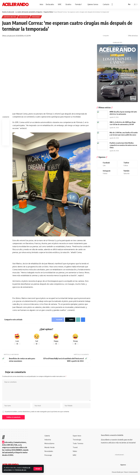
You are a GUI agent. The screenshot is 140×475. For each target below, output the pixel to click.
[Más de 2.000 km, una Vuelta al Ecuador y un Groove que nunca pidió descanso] (102, 135)
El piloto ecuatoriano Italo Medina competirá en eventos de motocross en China (123, 145)
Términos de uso (20, 470)
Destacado (24, 17)
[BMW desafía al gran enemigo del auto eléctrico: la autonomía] (102, 115)
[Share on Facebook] (111, 35)
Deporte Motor (10, 17)
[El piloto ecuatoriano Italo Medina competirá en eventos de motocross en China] (102, 146)
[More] (124, 35)
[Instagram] (107, 172)
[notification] (123, 4)
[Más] (112, 4)
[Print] (121, 35)
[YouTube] (134, 464)
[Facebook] (107, 164)
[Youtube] (128, 172)
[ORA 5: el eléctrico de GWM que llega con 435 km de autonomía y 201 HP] (102, 125)
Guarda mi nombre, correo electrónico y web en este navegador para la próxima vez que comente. (37, 411)
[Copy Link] (117, 35)
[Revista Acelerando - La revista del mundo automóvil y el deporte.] (15, 4)
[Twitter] (128, 164)
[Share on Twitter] (114, 35)
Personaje (36, 17)
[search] (125, 4)
